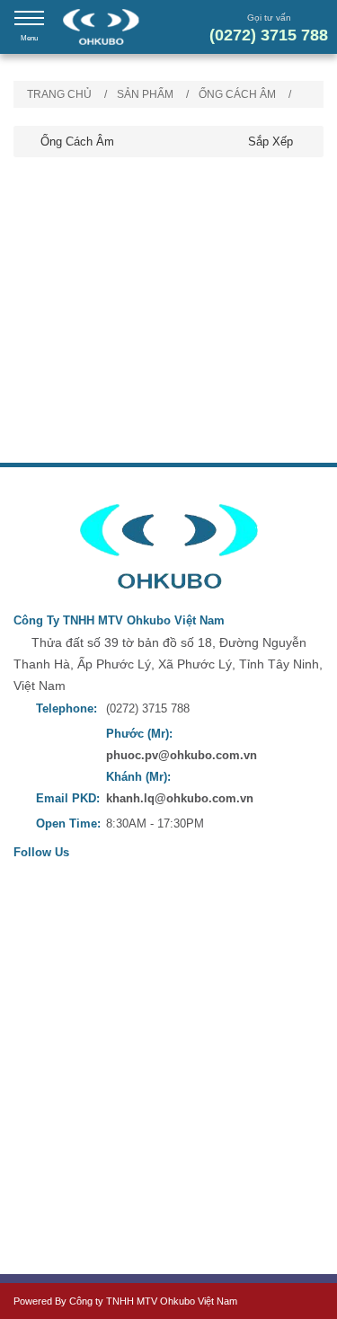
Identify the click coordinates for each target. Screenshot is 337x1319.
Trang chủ (59, 94)
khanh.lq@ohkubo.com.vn (179, 798)
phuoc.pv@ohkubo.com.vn (181, 755)
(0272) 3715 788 (268, 35)
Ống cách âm (237, 94)
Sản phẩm (145, 94)
